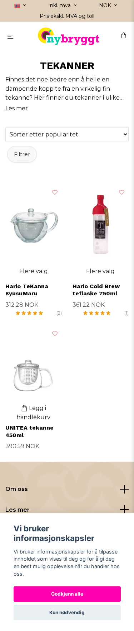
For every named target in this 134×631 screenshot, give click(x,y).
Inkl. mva (60, 5)
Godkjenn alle (67, 594)
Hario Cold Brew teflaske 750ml (96, 290)
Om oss (16, 489)
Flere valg (33, 271)
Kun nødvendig (67, 612)
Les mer (17, 509)
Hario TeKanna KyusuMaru (26, 290)
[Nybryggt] (68, 36)
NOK (106, 5)
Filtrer (22, 154)
